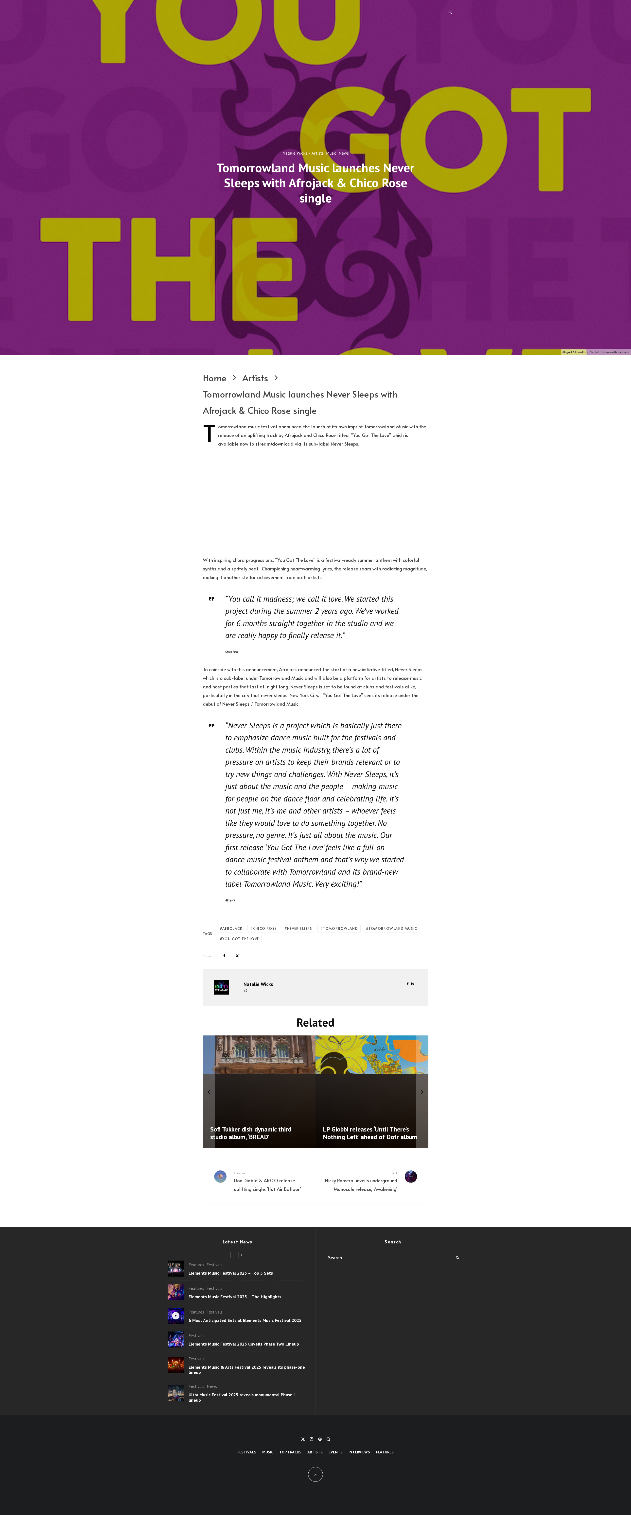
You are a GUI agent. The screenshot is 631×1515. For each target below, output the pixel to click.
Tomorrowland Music (281, 678)
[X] (302, 1439)
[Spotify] (320, 1439)
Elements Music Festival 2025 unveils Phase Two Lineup (244, 1344)
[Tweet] (237, 956)
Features (196, 1264)
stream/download (274, 443)
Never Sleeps (299, 928)
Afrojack (293, 435)
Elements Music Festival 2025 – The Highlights (235, 1296)
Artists (318, 153)
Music (331, 153)
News (344, 153)
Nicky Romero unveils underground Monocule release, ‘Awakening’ (361, 1181)
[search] (457, 1258)
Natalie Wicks (294, 153)
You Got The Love (343, 695)
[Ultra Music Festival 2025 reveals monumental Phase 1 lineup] (259, 1091)
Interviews (359, 1451)
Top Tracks (290, 1451)
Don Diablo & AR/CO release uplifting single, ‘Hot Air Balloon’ (267, 1181)
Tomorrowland (340, 928)
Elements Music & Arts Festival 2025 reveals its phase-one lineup (247, 1370)
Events (336, 1451)
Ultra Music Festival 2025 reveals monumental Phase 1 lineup (242, 1397)
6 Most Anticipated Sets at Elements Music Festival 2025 (245, 1320)
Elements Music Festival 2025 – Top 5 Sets (231, 1273)
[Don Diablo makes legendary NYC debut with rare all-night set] (372, 1091)
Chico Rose (324, 435)
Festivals (214, 1264)
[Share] (224, 956)
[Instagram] (311, 1439)
